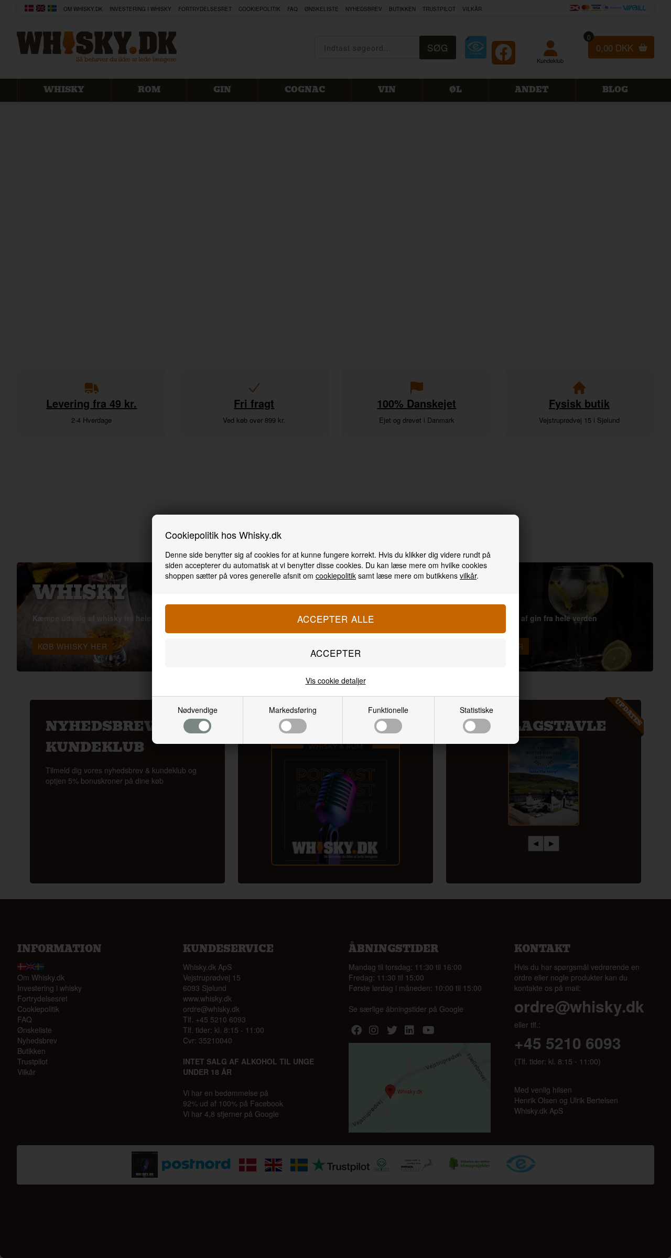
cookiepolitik (336, 575)
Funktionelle (388, 710)
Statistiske (476, 710)
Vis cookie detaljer (336, 680)
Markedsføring (293, 710)
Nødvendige (198, 710)
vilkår (468, 575)
